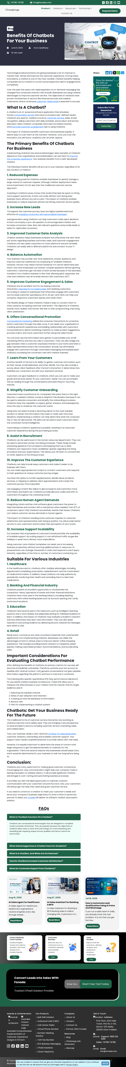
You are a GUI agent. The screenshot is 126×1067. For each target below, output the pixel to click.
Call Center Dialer (46, 1025)
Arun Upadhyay (41, 47)
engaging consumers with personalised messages (43, 214)
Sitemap (70, 1048)
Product (45, 8)
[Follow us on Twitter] (103, 2)
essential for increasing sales (32, 289)
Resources (70, 8)
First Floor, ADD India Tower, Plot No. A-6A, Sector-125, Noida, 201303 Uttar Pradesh (106, 1025)
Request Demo (110, 10)
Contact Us (66, 13)
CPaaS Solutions (45, 1047)
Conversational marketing (19, 321)
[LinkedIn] (107, 73)
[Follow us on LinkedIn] (111, 2)
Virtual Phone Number (48, 1029)
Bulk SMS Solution (45, 1017)
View (14, 957)
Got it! (105, 1063)
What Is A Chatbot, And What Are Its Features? (33, 853)
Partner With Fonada (76, 1029)
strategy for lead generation (62, 733)
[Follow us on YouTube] (119, 2)
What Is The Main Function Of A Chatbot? (30, 817)
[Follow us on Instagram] (115, 2)
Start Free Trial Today (95, 984)
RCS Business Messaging (49, 1043)
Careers (70, 1021)
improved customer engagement (27, 126)
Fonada (31, 797)
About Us (70, 1017)
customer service (55, 118)
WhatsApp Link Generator (72, 1043)
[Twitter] (114, 73)
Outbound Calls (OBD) (48, 1021)
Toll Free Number (45, 1039)
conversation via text (24, 115)
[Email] (122, 73)
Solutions (57, 8)
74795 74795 (17, 2)
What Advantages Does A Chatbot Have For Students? (38, 846)
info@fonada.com (42, 2)
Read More (16, 920)
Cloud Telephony (45, 1051)
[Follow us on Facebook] (107, 2)
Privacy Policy (72, 1064)
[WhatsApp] (118, 73)
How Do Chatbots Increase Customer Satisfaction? (36, 861)
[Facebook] (110, 73)
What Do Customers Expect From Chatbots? (32, 868)
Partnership (84, 8)
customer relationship (47, 101)
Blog (68, 1037)
